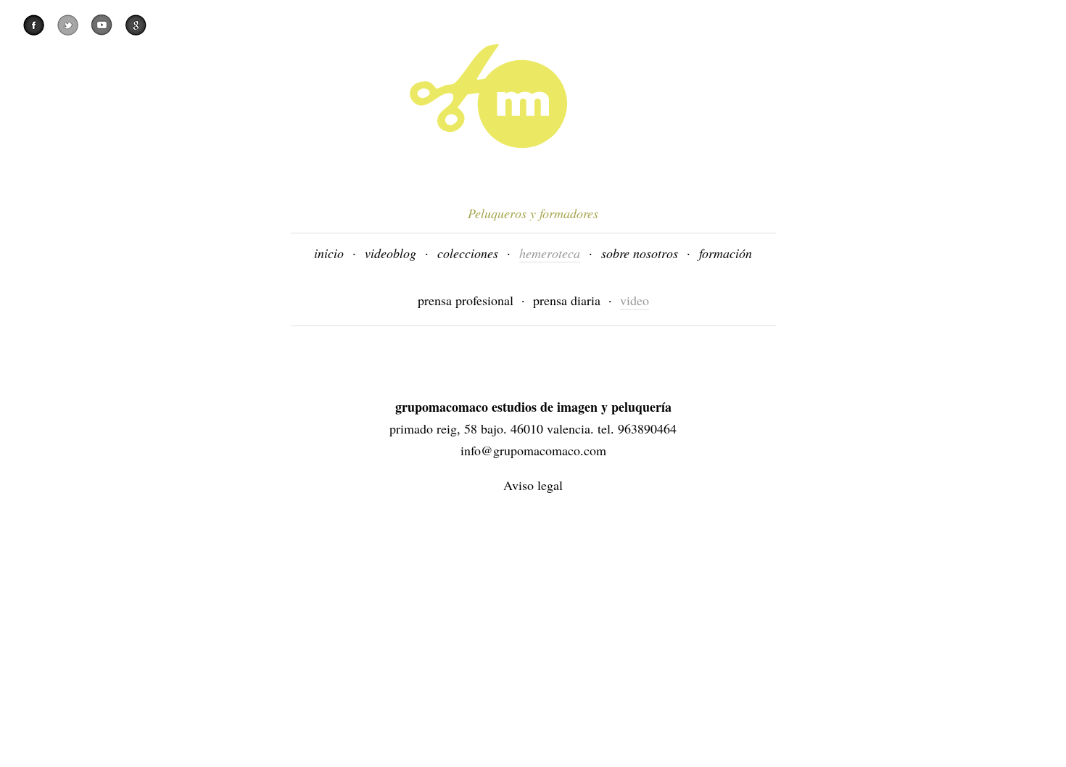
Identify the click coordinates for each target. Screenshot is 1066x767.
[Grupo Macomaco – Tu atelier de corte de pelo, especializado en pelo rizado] (593, 95)
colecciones (467, 253)
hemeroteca (549, 253)
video (634, 300)
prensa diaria (566, 300)
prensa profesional (465, 300)
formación (725, 253)
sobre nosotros (639, 253)
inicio (329, 253)
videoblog (390, 253)
